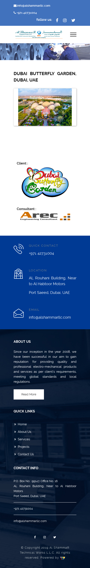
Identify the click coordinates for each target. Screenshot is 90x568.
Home (22, 424)
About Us (24, 432)
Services (24, 439)
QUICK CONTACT (43, 245)
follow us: (44, 20)
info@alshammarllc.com (33, 5)
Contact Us (26, 454)
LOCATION (38, 270)
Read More (28, 394)
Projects (23, 447)
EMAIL (34, 309)
